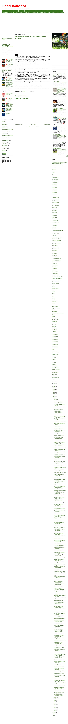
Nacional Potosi (4, 148)
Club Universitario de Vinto (56, 261)
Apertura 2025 (54, 194)
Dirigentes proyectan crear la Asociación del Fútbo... (58, 643)
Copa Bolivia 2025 (55, 271)
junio (55, 703)
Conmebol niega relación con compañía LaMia (58, 402)
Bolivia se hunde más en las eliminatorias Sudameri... (58, 607)
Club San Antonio (4, 145)
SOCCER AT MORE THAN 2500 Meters (58, 141)
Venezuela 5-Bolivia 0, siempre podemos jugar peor (59, 560)
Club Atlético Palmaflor (57, 148)
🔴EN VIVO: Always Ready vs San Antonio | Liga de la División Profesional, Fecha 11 (9, 66)
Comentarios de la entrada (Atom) (34, 126)
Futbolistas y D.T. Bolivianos (58, 108)
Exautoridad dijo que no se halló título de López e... (59, 433)
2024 (54, 386)
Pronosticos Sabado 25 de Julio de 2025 (59, 82)
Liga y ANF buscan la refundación (59, 575)
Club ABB (3, 121)
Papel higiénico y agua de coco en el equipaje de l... (59, 650)
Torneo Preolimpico (55, 372)
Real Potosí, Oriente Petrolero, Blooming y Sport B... (59, 555)
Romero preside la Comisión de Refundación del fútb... (59, 671)
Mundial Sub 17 (54, 321)
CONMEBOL (54, 266)
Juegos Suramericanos (56, 308)
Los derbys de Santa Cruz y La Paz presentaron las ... (60, 536)
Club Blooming (4, 126)
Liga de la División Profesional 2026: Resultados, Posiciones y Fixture (7, 70)
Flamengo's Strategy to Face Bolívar (59, 142)
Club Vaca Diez (54, 263)
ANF (53, 174)
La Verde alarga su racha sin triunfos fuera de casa (58, 601)
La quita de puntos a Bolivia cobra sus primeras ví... (59, 516)
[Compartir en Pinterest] (33, 91)
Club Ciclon (54, 228)
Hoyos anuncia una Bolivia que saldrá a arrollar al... (59, 523)
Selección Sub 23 (55, 347)
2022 (54, 389)
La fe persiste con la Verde (58, 627)
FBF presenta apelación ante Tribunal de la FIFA (58, 505)
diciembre (55, 399)
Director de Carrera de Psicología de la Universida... (59, 577)
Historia (53, 304)
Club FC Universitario (55, 233)
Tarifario (53, 160)
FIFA (53, 296)
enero (55, 710)
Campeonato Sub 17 (55, 197)
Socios (53, 349)
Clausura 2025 (54, 217)
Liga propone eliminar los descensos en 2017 (58, 484)
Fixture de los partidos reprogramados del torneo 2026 (9, 114)
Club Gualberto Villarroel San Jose (7, 135)
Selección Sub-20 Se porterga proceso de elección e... (59, 465)
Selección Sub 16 (55, 337)
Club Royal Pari (54, 250)
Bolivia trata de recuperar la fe (59, 506)
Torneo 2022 (54, 359)
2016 (54, 398)
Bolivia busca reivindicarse (58, 629)
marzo (55, 707)
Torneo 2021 (54, 357)
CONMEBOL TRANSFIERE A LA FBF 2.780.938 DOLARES (59, 455)
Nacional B (55, 72)
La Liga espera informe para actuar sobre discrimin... (59, 457)
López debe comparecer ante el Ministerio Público (59, 428)
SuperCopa (54, 356)
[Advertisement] (31, 22)
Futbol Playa (54, 301)
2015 (54, 712)
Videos (53, 379)
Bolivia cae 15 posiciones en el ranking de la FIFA (59, 440)
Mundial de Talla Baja (55, 319)
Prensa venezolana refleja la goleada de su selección (58, 582)
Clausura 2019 (54, 210)
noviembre (56, 400)
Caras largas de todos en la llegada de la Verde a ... (59, 591)
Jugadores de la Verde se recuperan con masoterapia (59, 589)
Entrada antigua (47, 124)
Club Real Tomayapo (5, 143)
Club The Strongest (5, 147)
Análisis (53, 172)
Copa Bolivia (54, 270)
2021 (54, 390)
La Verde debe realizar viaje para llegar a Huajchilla (59, 681)
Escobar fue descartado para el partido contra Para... (59, 636)
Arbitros (53, 195)
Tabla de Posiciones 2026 (19, 12)
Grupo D (49, 12)
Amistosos (54, 169)
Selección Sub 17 (55, 339)
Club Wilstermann (55, 265)
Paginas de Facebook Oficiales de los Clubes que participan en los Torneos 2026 (59, 163)
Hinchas (53, 303)
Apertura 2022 (54, 190)
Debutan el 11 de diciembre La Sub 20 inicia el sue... (59, 417)
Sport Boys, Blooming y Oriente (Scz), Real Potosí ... (59, 693)
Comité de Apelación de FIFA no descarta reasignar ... (59, 603)
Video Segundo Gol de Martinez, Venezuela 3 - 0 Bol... (59, 619)
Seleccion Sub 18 (55, 341)
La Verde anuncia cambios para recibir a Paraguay (59, 584)
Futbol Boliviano (14, 6)
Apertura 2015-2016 (55, 180)
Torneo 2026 (12, 12)
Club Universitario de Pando (56, 258)
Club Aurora (4, 124)
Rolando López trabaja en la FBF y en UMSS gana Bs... (59, 664)
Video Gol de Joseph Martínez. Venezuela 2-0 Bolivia (59, 621)
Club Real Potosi (4, 142)
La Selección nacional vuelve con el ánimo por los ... (59, 598)
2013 (54, 715)
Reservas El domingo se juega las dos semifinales (59, 662)
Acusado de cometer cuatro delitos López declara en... (59, 426)
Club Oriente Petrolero (5, 140)
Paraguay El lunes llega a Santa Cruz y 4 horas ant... (59, 565)
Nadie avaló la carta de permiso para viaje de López (59, 543)
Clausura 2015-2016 (55, 205)
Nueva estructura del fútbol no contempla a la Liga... (59, 633)
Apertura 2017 (54, 184)
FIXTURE (53, 298)
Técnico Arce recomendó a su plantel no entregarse (59, 525)
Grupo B (58, 12)
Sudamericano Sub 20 (55, 354)
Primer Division (54, 329)
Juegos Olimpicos (55, 306)
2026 (54, 383)
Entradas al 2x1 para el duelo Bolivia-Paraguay (58, 534)
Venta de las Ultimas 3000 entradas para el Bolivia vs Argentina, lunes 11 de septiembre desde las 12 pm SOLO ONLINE (7, 85)
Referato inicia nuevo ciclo (58, 488)
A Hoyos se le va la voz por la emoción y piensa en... (59, 513)
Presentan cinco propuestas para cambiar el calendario (59, 445)
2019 (54, 393)
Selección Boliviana (5, 12)
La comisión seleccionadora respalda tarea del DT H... (58, 500)
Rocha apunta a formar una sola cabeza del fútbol (59, 648)
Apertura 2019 (54, 187)
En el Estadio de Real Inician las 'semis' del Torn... (59, 548)
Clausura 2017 (54, 207)
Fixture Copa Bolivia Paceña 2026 (9, 94)
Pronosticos (54, 331)
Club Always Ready (5, 122)
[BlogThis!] (31, 91)
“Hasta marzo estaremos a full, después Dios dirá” (59, 546)
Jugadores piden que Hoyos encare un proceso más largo (59, 655)
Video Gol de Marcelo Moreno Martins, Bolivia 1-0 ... (59, 520)
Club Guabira (4, 133)
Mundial (53, 316)
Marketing (53, 314)
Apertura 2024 (54, 192)
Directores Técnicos (55, 283)
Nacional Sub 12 (54, 324)
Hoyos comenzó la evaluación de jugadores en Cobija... (59, 487)
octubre (55, 697)
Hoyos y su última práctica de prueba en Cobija (59, 475)
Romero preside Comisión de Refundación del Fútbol (58, 678)
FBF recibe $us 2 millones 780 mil (59, 461)
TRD (53, 375)
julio (55, 701)
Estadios (53, 291)
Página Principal (33, 124)
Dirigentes (53, 286)
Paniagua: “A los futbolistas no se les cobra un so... (59, 450)
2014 (54, 713)
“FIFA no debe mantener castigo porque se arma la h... (59, 690)
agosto (55, 700)
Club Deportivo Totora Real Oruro (7, 129)
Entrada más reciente (18, 124)
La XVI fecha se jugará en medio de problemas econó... (59, 447)
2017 (54, 396)
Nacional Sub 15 (54, 326)
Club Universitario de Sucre (56, 260)
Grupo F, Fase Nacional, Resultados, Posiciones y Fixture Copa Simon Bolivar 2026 (59, 74)
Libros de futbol (54, 311)
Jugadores (53, 309)
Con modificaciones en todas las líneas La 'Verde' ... (59, 530)
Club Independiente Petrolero (6, 137)
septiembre (56, 698)
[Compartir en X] (31, 91)
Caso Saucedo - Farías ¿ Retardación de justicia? (58, 412)
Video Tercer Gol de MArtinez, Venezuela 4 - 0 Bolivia (59, 616)
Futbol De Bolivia (56, 81)
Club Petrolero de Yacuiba (56, 243)
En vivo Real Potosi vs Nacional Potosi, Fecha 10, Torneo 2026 (9, 110)
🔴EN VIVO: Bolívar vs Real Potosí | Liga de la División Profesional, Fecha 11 (9, 79)
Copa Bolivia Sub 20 (55, 275)
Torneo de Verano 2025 (55, 369)
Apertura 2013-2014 (55, 177)
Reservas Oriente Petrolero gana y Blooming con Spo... (59, 541)
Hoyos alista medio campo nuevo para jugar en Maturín (59, 657)
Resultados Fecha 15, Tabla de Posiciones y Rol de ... (59, 470)
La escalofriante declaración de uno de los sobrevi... (59, 421)
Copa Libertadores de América (57, 278)
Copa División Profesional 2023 (57, 276)
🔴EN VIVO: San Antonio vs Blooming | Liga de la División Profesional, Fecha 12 (9, 105)
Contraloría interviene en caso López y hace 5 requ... (59, 626)
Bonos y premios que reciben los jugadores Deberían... (59, 567)
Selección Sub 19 (55, 344)
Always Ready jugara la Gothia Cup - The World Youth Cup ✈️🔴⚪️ (61, 118)
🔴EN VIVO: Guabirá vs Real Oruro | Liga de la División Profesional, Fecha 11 (9, 61)
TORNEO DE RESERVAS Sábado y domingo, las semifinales (59, 495)
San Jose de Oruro (56, 134)
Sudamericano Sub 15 (55, 351)
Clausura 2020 (54, 212)
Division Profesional (55, 288)
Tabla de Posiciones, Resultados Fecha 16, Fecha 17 (59, 443)
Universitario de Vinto (55, 377)
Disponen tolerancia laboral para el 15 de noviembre (59, 553)
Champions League (55, 200)
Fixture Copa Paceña (43, 12)
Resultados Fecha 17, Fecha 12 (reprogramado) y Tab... (59, 431)
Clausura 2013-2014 (55, 202)
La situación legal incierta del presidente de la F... (58, 410)
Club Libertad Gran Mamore (56, 240)
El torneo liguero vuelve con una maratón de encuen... (59, 498)
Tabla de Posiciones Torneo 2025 (57, 165)
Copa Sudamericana (55, 281)
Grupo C (53, 12)
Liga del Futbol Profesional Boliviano (58, 313)
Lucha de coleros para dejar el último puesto (59, 669)
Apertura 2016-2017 (55, 182)
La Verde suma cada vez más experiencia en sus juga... (59, 688)
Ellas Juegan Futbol (56, 126)
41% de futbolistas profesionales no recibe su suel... (59, 414)
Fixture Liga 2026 (27, 12)
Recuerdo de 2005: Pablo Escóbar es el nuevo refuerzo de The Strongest (61, 136)
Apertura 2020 (54, 189)
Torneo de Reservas (55, 367)
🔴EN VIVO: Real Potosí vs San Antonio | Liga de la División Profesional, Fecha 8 (9, 100)
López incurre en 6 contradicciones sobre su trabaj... (59, 528)
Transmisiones (54, 374)
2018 (54, 395)
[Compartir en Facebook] (32, 91)
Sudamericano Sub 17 (55, 352)
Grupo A (62, 12)
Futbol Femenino (54, 299)
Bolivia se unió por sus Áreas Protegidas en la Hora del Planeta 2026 (61, 101)
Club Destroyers (54, 232)
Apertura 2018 (54, 185)
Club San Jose (54, 253)
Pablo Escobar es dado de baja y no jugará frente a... (60, 645)
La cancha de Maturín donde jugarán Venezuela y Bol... (58, 631)
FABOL (53, 293)
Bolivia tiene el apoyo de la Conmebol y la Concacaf (58, 695)
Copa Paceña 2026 (35, 12)
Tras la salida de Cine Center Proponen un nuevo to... (58, 438)
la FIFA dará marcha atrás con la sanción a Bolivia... (59, 493)
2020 (54, 392)
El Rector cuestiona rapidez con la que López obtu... (59, 511)
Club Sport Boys (54, 255)
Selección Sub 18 (55, 342)
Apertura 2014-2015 (55, 179)
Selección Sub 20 (55, 346)
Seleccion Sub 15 (55, 336)
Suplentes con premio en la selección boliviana (58, 586)
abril (55, 706)
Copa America (54, 268)
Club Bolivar (4, 127)
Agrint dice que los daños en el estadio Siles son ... (59, 659)
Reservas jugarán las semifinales (59, 571)
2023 (54, 387)
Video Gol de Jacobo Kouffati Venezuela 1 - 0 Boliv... (58, 623)
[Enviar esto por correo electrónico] (30, 91)
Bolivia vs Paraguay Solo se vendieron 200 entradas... (58, 538)
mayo (55, 704)
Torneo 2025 (54, 362)
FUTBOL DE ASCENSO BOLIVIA (58, 87)
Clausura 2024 (54, 215)
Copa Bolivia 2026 (55, 273)
